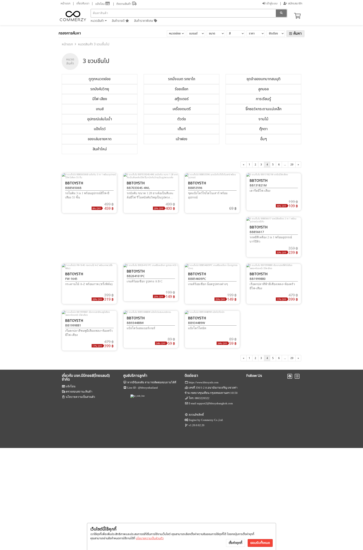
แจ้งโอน (100, 4)
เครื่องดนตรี (181, 109)
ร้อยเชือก (181, 89)
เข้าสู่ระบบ (271, 3)
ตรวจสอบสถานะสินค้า (79, 391)
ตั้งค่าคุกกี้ (235, 542)
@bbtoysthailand (148, 387)
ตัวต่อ (181, 119)
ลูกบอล (263, 89)
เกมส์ (100, 109)
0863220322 (202, 398)
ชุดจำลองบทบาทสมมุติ (263, 79)
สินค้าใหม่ (100, 149)
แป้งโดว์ (100, 129)
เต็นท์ (182, 129)
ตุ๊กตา (263, 129)
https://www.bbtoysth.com (203, 382)
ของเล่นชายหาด (100, 139)
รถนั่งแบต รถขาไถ (181, 79)
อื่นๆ (263, 139)
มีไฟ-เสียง (99, 99)
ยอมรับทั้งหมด (260, 542)
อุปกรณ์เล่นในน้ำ (99, 119)
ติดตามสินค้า (124, 4)
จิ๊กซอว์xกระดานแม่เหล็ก (263, 109)
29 (291, 164)
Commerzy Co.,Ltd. (212, 420)
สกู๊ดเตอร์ (182, 99)
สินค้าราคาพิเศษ (144, 20)
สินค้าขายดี (118, 20)
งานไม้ (263, 119)
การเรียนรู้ (263, 99)
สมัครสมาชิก (294, 3)
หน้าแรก (65, 3)
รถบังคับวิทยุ (99, 89)
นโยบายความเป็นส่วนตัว (150, 538)
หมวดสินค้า (98, 20)
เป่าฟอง (181, 139)
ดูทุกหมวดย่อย (99, 79)
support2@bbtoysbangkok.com (215, 403)
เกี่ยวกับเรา (82, 3)
